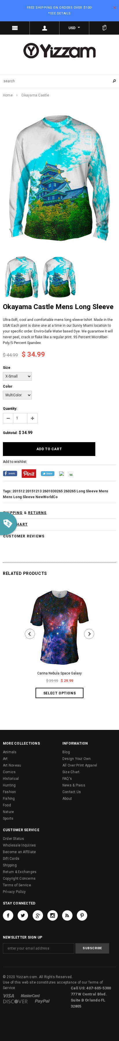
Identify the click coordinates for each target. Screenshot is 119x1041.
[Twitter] (47, 473)
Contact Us (71, 792)
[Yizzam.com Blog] (67, 915)
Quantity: (10, 409)
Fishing (9, 799)
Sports (8, 818)
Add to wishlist (15, 462)
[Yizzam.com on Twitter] (23, 915)
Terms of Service (17, 885)
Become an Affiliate (19, 852)
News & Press (73, 785)
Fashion (9, 792)
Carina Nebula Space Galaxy (59, 673)
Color (7, 386)
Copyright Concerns (19, 878)
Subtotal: (10, 433)
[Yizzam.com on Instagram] (52, 915)
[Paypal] (42, 1001)
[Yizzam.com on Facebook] (8, 915)
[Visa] (8, 996)
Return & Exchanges (19, 872)
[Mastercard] (30, 996)
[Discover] (15, 1001)
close (115, 7)
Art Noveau (12, 765)
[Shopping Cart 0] (104, 28)
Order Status (13, 839)
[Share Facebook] (10, 473)
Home (8, 95)
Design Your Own (76, 759)
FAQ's (67, 779)
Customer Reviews (23, 536)
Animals (10, 752)
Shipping (10, 865)
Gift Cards (11, 859)
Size (6, 368)
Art (5, 759)
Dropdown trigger (45, 28)
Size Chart (70, 772)
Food (7, 805)
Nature (8, 812)
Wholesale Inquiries (19, 845)
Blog (66, 752)
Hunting (9, 785)
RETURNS (37, 513)
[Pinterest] (29, 473)
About (67, 799)
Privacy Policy (14, 892)
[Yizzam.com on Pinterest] (82, 915)
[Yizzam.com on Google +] (38, 915)
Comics (9, 772)
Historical (11, 779)
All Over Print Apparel (79, 765)
